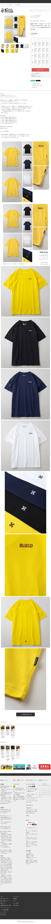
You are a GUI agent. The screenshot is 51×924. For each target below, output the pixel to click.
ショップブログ (3, 912)
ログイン (15, 900)
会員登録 (15, 898)
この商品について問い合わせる (37, 85)
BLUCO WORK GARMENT (37, 15)
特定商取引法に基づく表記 (36, 76)
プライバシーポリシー (4, 907)
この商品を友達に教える (36, 83)
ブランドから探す (9, 4)
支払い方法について (4, 898)
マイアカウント (16, 896)
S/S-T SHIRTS (35, 17)
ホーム (2, 4)
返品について (34, 74)
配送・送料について (4, 900)
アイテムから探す (17, 4)
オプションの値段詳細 (35, 73)
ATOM (4, 914)
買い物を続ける (34, 87)
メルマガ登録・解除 (4, 909)
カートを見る (15, 903)
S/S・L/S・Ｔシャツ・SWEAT (35, 16)
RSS (1, 914)
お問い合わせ (15, 905)
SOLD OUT (40, 70)
